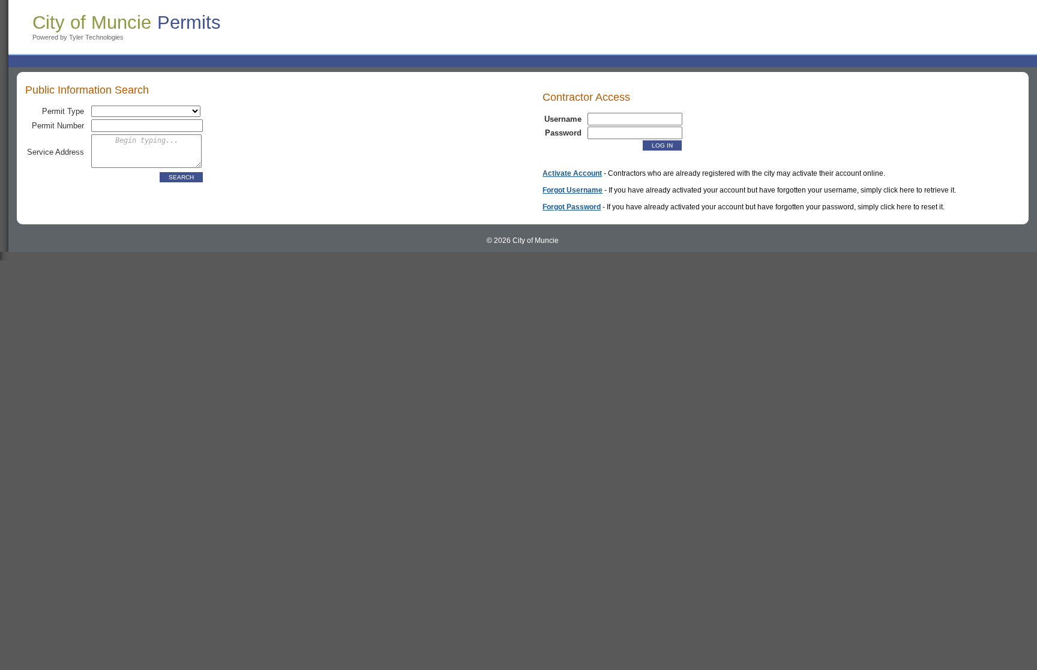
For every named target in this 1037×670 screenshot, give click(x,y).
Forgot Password (572, 207)
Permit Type (63, 111)
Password (563, 132)
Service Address (55, 152)
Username (563, 119)
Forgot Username (573, 190)
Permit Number (58, 125)
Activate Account (572, 173)
